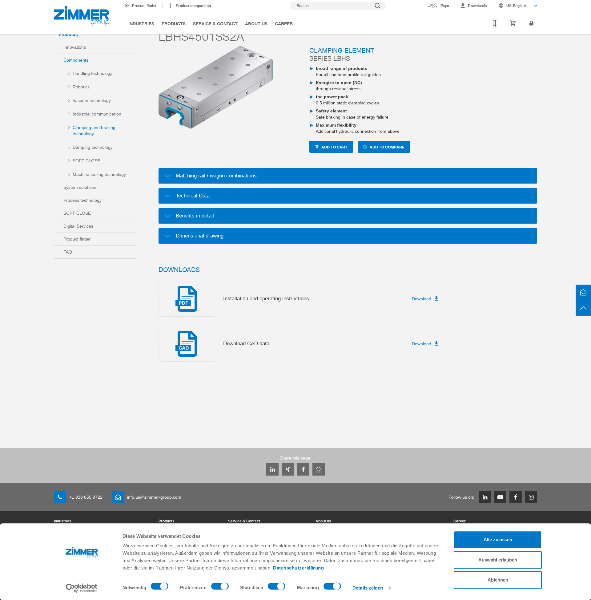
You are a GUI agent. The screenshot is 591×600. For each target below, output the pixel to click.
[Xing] (288, 469)
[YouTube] (500, 497)
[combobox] (515, 6)
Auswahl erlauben (497, 559)
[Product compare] (496, 23)
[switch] (220, 588)
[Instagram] (531, 497)
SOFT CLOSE (86, 160)
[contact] (583, 292)
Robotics (81, 86)
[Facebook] (303, 469)
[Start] (81, 16)
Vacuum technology (92, 100)
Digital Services (78, 226)
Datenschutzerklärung (298, 567)
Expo (444, 6)
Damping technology (93, 147)
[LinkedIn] (272, 469)
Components (75, 60)
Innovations (74, 47)
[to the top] (583, 308)
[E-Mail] (318, 469)
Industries (141, 23)
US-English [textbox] (516, 6)
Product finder (144, 6)
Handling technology (92, 73)
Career (284, 23)
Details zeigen (367, 587)
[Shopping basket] (513, 23)
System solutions (79, 187)
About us (256, 23)
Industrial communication (97, 113)
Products (174, 23)
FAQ (67, 251)
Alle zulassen (498, 539)
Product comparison (193, 6)
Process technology (82, 200)
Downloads (477, 6)
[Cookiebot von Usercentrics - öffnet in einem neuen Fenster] (82, 588)
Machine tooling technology (99, 174)
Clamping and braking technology (94, 130)
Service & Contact (215, 23)
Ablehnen (498, 579)
